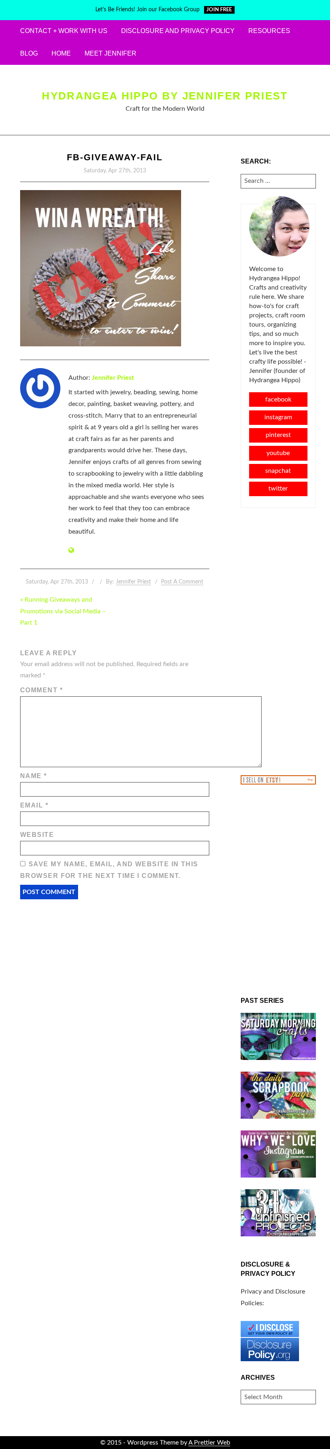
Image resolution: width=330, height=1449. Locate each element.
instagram (278, 417)
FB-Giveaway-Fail (115, 157)
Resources (269, 30)
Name (33, 775)
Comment (41, 690)
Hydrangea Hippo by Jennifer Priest (165, 96)
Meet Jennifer (110, 53)
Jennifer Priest (113, 378)
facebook (278, 399)
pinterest (278, 435)
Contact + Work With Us (63, 30)
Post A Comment (182, 582)
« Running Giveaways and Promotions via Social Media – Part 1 (63, 611)
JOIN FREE (219, 9)
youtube (278, 453)
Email (34, 805)
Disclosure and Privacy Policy (178, 30)
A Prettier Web (209, 1442)
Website (37, 834)
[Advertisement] (278, 641)
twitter (278, 488)
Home (61, 53)
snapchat (278, 471)
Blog (29, 53)
